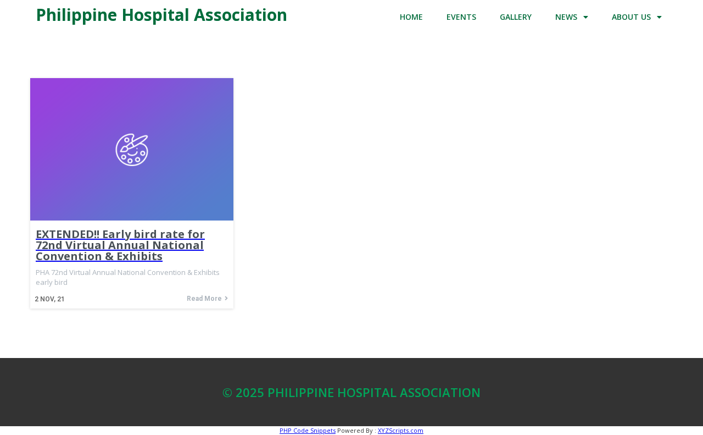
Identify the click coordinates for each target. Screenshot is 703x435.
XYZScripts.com (400, 430)
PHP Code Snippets (308, 430)
